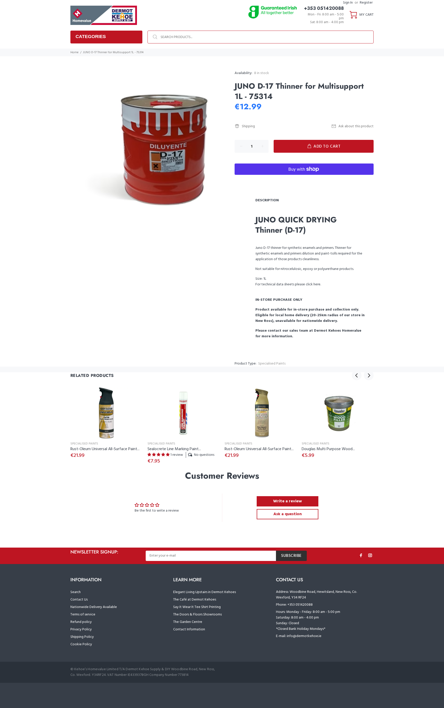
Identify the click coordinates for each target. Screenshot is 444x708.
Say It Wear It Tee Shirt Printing (197, 607)
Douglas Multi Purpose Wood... (328, 449)
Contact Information (189, 629)
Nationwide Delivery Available (93, 607)
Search (75, 592)
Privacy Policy (81, 629)
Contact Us (79, 600)
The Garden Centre (187, 622)
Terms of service (82, 615)
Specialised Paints (271, 364)
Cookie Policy (81, 644)
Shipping (248, 126)
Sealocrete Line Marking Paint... (174, 449)
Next (369, 375)
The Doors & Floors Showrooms (197, 615)
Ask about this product (356, 126)
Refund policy (81, 622)
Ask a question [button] (287, 514)
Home (74, 52)
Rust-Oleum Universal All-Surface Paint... (105, 449)
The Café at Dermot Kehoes (194, 600)
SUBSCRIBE (291, 555)
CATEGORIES (91, 36)
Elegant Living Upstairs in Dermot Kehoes (204, 592)
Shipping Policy (82, 637)
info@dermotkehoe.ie (304, 636)
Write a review (287, 501)
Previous (357, 375)
